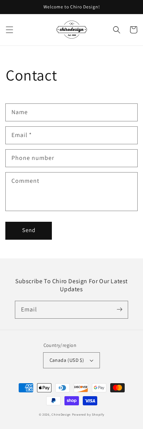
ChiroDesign (61, 414)
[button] (9, 29)
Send (28, 230)
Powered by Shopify (88, 414)
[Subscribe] (119, 309)
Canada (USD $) (67, 360)
